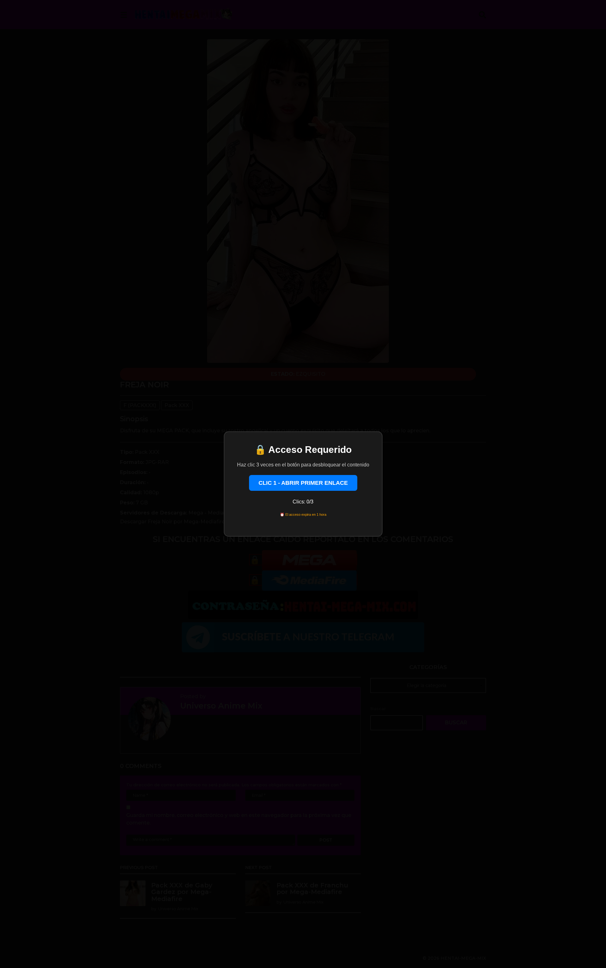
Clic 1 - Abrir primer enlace (303, 483)
